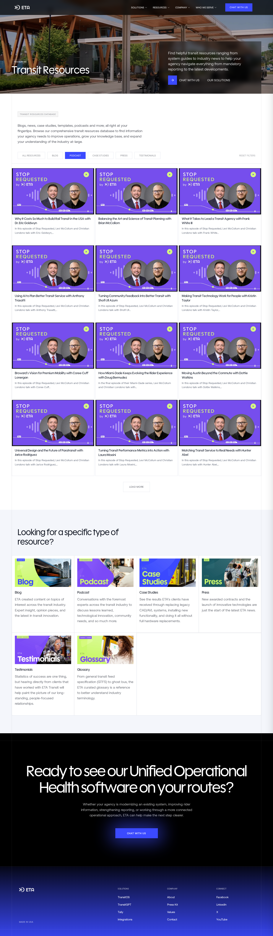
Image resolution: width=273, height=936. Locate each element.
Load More (136, 486)
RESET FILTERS (247, 155)
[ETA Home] (22, 7)
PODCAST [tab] (75, 155)
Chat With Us (189, 80)
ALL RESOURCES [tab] (31, 155)
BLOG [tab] (55, 155)
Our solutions (218, 80)
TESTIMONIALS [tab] (147, 155)
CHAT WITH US (239, 7)
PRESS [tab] (124, 155)
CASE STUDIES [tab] (100, 155)
